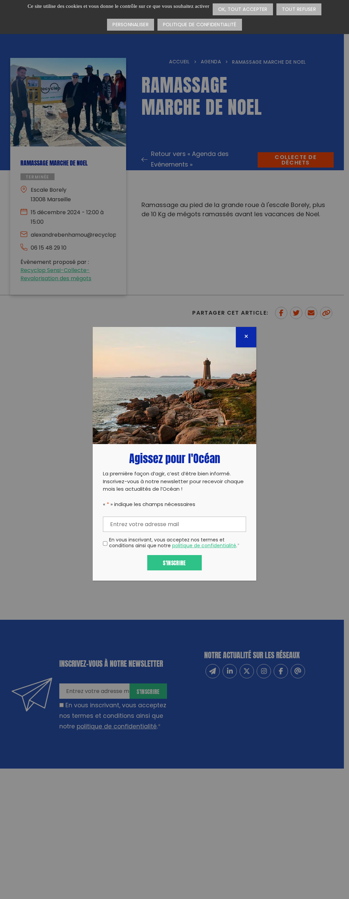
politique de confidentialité (204, 546)
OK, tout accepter (243, 10)
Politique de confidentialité (200, 25)
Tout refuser (299, 10)
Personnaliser (130, 25)
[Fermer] (246, 337)
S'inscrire (174, 562)
